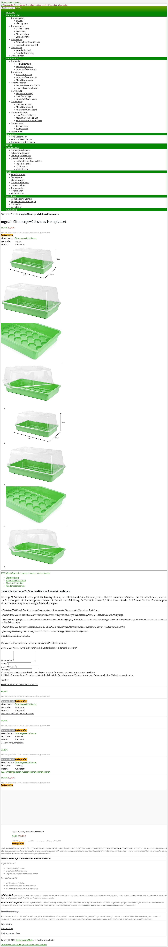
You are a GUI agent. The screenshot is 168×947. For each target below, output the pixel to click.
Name (4, 663)
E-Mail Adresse (8, 666)
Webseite (5, 669)
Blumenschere (22, 34)
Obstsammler (17, 55)
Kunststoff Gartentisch (26, 69)
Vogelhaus (11, 196)
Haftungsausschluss (10, 933)
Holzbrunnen (17, 190)
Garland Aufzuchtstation (12, 742)
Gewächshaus (12, 147)
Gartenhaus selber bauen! (23, 142)
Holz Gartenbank (24, 104)
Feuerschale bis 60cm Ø (27, 45)
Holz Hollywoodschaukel (27, 88)
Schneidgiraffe (22, 36)
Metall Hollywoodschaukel (28, 85)
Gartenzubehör (13, 15)
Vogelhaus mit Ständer (21, 199)
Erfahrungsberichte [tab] (16, 580)
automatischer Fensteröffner (29, 161)
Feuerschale (16, 39)
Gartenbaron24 (122, 848)
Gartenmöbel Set (19, 112)
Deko (8, 171)
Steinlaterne (16, 177)
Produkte (15, 214)
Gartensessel (17, 123)
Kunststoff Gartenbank (26, 109)
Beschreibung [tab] (12, 577)
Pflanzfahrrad (17, 193)
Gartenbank (16, 101)
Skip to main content (10, 2)
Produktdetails (8, 701)
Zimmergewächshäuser (26, 238)
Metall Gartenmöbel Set (27, 117)
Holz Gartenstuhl (24, 74)
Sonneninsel (17, 131)
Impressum (6, 924)
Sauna (9, 144)
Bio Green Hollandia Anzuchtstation (17, 713)
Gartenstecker (17, 188)
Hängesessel (22, 128)
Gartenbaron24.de (24, 940)
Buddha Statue (18, 174)
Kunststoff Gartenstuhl (26, 77)
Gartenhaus (11, 134)
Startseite (10, 12)
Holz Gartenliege (23, 96)
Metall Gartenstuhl (24, 80)
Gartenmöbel (12, 58)
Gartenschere (22, 28)
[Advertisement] (75, 807)
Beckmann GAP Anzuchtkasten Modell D (19, 684)
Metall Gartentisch (24, 66)
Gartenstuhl (16, 72)
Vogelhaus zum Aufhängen (23, 201)
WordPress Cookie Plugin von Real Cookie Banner (24, 944)
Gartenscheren (18, 26)
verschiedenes (22, 169)
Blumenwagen (17, 180)
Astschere (20, 31)
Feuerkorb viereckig (25, 53)
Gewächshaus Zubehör (21, 158)
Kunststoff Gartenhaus (21, 139)
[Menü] (34, 5)
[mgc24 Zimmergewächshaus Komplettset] (31, 279)
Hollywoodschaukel (20, 82)
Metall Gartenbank (24, 107)
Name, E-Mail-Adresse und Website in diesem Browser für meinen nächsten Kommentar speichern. (49, 672)
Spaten (19, 20)
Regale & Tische (23, 163)
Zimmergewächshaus (21, 155)
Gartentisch (16, 61)
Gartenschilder (18, 185)
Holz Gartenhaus (19, 136)
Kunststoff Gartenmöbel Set (29, 120)
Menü (18, 7)
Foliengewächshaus (20, 153)
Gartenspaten (17, 18)
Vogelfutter (16, 207)
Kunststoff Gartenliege (26, 99)
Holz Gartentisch (23, 63)
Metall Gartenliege (24, 93)
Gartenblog (11, 209)
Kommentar (7, 660)
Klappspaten (22, 23)
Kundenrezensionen (15, 586)
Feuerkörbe (16, 47)
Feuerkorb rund (23, 50)
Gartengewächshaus (20, 150)
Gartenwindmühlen (20, 182)
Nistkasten (16, 204)
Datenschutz (7, 928)
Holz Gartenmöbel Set (26, 115)
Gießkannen (21, 166)
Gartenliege (16, 90)
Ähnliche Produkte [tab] (14, 583)
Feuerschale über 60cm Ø (28, 42)
